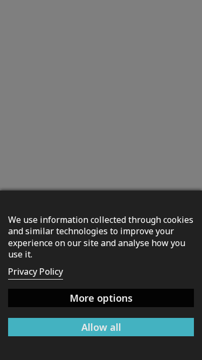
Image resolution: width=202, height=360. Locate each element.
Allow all (101, 327)
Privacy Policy (35, 271)
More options (101, 297)
